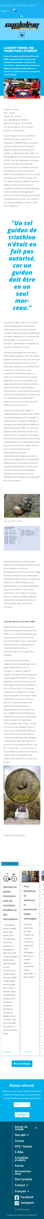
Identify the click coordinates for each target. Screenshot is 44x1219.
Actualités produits (21, 1159)
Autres (19, 1165)
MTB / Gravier (23, 1146)
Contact (32, 5)
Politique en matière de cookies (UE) (22, 1215)
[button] (14, 11)
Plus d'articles (22, 1063)
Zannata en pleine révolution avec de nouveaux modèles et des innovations (10, 903)
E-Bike (19, 1152)
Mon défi (20, 1135)
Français (4, 11)
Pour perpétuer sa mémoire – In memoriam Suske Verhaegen (30, 902)
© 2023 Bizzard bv (22, 1209)
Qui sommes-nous (8, 5)
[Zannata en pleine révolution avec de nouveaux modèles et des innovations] (10, 877)
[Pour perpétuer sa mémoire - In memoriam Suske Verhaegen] (30, 876)
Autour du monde (21, 1128)
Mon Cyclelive (22, 5)
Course (19, 1140)
